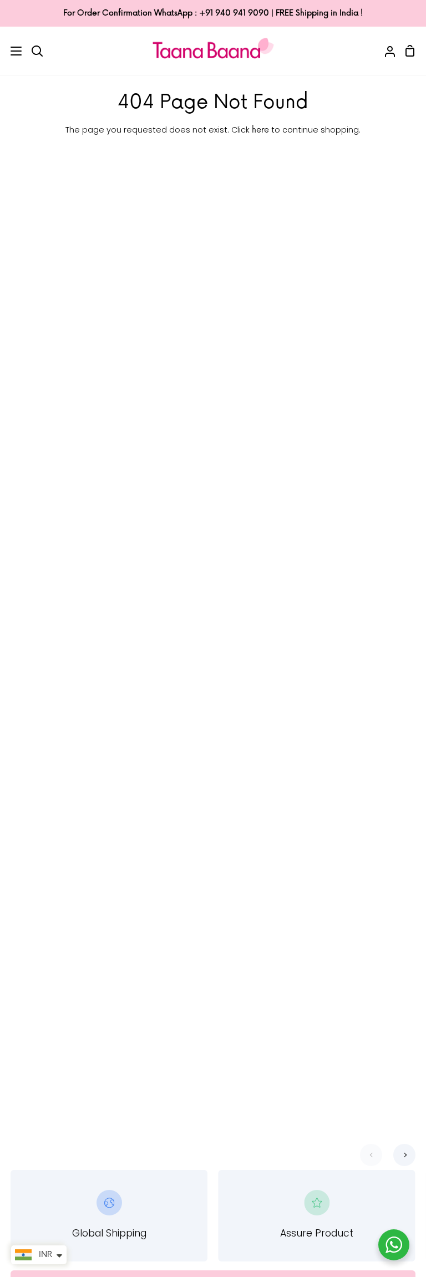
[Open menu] (11, 51)
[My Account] (385, 50)
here (260, 130)
